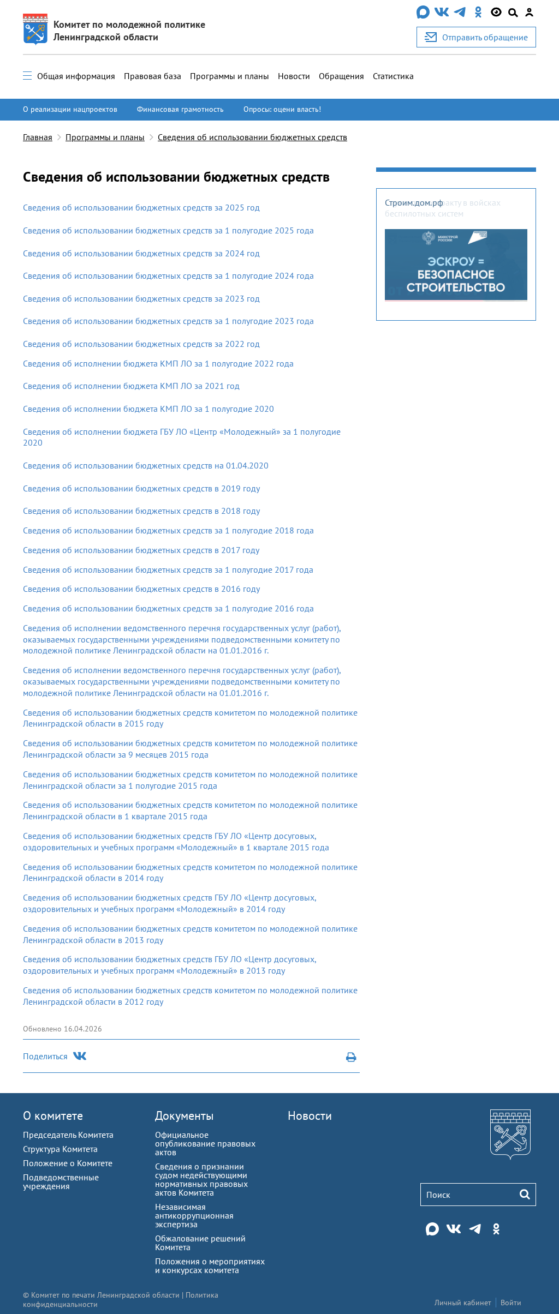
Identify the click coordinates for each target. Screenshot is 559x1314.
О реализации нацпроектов (70, 109)
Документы (184, 1115)
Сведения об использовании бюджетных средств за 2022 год (142, 343)
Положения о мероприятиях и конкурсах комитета (210, 1265)
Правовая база (152, 75)
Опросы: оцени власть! (282, 109)
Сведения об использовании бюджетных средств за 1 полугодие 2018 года (168, 530)
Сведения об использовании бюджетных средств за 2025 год (141, 207)
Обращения (341, 75)
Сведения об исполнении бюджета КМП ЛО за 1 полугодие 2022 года (158, 363)
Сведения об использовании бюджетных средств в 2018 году (141, 510)
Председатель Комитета (68, 1134)
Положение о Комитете (67, 1162)
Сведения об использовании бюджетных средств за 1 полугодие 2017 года (168, 569)
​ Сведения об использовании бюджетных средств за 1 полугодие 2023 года (168, 320)
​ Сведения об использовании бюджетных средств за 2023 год (141, 298)
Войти (511, 1302)
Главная (37, 136)
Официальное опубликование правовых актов (205, 1143)
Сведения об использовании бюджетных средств (252, 136)
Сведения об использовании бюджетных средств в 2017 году (141, 549)
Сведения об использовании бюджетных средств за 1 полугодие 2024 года (168, 275)
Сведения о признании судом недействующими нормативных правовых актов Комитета (201, 1179)
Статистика (393, 75)
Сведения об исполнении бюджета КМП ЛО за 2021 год (131, 385)
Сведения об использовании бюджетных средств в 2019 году (141, 488)
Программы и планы (229, 75)
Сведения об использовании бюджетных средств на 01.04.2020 (146, 465)
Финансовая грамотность (180, 109)
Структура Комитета (60, 1148)
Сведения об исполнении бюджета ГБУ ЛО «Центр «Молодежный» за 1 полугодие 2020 (182, 437)
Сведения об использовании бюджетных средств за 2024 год (141, 253)
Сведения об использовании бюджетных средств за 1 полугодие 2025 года (168, 230)
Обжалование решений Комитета (200, 1242)
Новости (294, 75)
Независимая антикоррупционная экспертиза (194, 1215)
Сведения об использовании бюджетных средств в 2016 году (141, 588)
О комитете (53, 1115)
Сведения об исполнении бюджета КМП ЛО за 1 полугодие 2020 (148, 408)
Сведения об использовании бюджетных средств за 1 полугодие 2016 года (168, 608)
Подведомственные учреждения (61, 1181)
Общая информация (76, 75)
